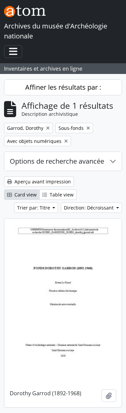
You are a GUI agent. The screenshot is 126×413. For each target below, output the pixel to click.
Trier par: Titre (34, 207)
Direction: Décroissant (89, 207)
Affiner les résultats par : (63, 87)
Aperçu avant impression (42, 181)
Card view (25, 194)
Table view (61, 194)
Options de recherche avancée (57, 161)
